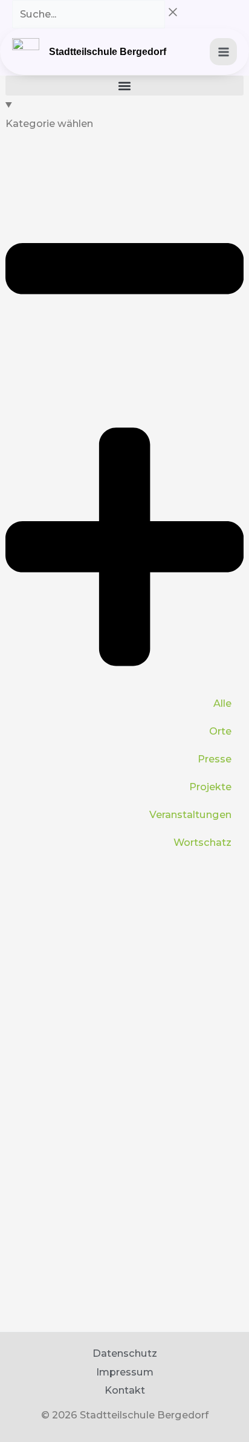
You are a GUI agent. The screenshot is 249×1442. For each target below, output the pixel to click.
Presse (214, 759)
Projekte (210, 787)
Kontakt (125, 1390)
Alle (222, 703)
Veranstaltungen (190, 814)
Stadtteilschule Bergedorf (107, 52)
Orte (220, 731)
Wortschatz (202, 842)
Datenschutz (124, 1353)
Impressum (125, 1372)
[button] (124, 86)
